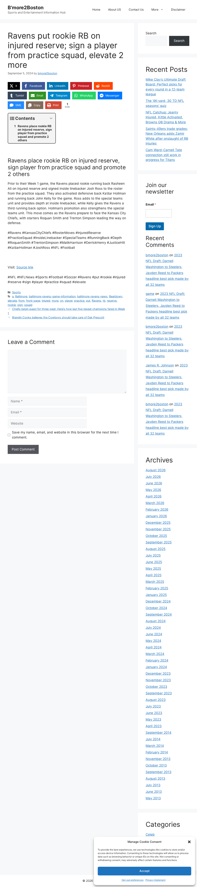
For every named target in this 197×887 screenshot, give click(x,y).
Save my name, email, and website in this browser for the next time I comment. (65, 434)
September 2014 (158, 733)
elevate (12, 300)
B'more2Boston (26, 7)
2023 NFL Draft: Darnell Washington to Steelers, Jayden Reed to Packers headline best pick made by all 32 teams (166, 305)
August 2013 (155, 778)
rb (104, 300)
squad (28, 304)
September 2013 (158, 772)
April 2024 (154, 647)
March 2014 (155, 746)
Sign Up (155, 226)
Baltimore (21, 296)
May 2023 (153, 719)
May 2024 (153, 641)
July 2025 (153, 555)
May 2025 (153, 568)
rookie (12, 304)
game (150, 294)
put (88, 300)
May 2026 (153, 490)
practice (79, 300)
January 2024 (156, 667)
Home (96, 9)
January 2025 (156, 595)
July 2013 (153, 785)
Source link (24, 267)
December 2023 (158, 673)
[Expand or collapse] (51, 118)
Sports (16, 292)
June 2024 (154, 634)
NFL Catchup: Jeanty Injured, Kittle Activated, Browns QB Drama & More (166, 117)
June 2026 (154, 483)
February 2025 (157, 588)
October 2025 (156, 536)
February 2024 (157, 660)
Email (151, 204)
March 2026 (155, 503)
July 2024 (153, 628)
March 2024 (155, 654)
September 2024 (159, 614)
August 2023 (156, 700)
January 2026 (156, 516)
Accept (144, 871)
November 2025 (158, 529)
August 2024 (156, 621)
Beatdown (115, 296)
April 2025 (153, 575)
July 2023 (153, 706)
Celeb (150, 834)
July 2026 (153, 477)
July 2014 (153, 739)
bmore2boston (157, 255)
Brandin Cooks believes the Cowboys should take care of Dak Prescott (58, 317)
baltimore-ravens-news (92, 296)
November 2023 (158, 680)
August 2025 (155, 549)
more (55, 300)
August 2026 (156, 470)
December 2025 (158, 523)
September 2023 (159, 693)
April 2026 (154, 496)
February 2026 (157, 509)
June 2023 (154, 713)
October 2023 (156, 687)
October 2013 (156, 765)
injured (46, 300)
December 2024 (158, 601)
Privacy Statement (155, 880)
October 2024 (156, 608)
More (155, 9)
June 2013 (154, 792)
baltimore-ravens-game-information (52, 296)
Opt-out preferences (133, 880)
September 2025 (159, 542)
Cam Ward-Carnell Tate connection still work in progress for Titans (164, 155)
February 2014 (157, 752)
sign (20, 304)
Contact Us (136, 9)
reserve (112, 300)
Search (151, 33)
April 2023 (154, 726)
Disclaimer (178, 9)
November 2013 (158, 759)
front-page (33, 300)
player (69, 300)
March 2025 (155, 582)
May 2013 (153, 798)
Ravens (96, 300)
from (21, 300)
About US (114, 9)
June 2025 (154, 562)
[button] (189, 842)
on (61, 300)
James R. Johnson (160, 365)
